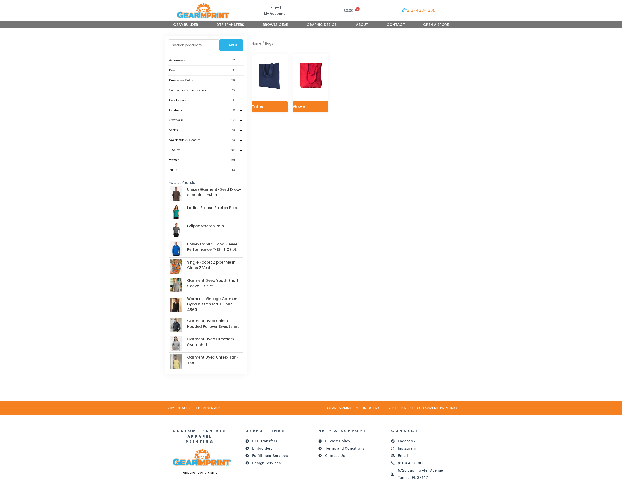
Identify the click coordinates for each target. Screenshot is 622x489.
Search (231, 45)
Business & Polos (205, 80)
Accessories (205, 60)
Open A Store (436, 24)
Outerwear (205, 120)
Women (205, 160)
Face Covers (201, 100)
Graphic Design (322, 24)
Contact (396, 24)
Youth (205, 170)
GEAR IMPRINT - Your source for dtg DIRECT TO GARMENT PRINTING (392, 408)
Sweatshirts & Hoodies (205, 140)
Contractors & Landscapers (202, 90)
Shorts (205, 130)
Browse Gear (275, 24)
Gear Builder (185, 24)
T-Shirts (205, 150)
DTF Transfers (230, 24)
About (362, 24)
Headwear (205, 110)
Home (256, 43)
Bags (205, 70)
